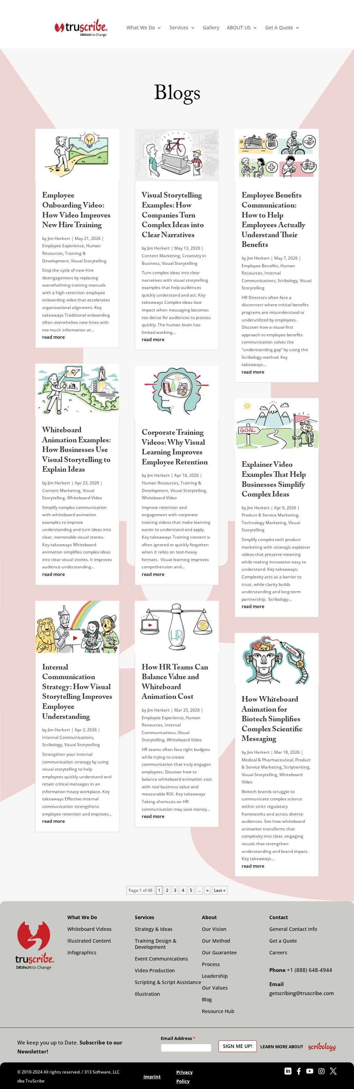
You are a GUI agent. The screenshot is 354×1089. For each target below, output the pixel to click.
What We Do (141, 27)
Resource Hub (218, 1011)
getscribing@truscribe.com (301, 993)
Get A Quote (279, 27)
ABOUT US (239, 27)
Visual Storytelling (88, 261)
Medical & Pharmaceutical (267, 760)
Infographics (81, 953)
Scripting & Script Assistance (168, 982)
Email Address (176, 1038)
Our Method (216, 941)
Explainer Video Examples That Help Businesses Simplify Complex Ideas (274, 480)
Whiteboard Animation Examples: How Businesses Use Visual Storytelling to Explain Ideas (76, 451)
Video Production (155, 970)
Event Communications (161, 959)
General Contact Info (293, 929)
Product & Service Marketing (270, 515)
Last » (219, 890)
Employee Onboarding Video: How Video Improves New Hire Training (76, 211)
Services (178, 27)
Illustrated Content (89, 941)
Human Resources (160, 483)
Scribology (52, 745)
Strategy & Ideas (154, 929)
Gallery (211, 27)
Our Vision (214, 929)
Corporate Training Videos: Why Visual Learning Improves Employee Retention (175, 448)
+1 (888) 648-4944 (309, 969)
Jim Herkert (59, 238)
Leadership (215, 976)
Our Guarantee (219, 953)
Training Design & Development (155, 944)
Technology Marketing (264, 523)
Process (211, 964)
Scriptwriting (296, 767)
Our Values (215, 988)
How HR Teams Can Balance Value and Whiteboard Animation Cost (175, 683)
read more (53, 337)
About (209, 917)
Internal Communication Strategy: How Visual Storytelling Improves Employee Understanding (77, 693)
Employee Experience (63, 246)
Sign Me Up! (237, 1046)
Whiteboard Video (84, 498)
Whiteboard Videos (89, 929)
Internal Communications (67, 737)
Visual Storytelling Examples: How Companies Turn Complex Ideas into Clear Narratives (173, 216)
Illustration (147, 994)
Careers (278, 953)
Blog (207, 999)
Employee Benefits (260, 266)
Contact (278, 917)
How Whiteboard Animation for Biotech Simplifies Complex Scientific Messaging (272, 720)
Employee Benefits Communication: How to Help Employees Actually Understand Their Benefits (273, 221)
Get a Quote (283, 941)
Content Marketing (61, 490)
